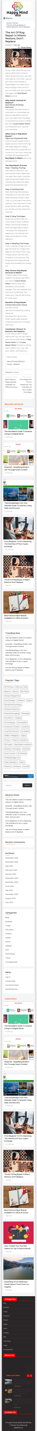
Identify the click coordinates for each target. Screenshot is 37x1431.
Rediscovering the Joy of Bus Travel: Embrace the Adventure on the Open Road (22, 1402)
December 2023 (11, 894)
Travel (7, 958)
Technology (10, 954)
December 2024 (11, 878)
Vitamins (8, 766)
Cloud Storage (9, 700)
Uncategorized (11, 962)
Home (16, 372)
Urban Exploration (11, 762)
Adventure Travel (21, 687)
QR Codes (8, 744)
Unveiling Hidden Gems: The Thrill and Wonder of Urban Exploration (22, 1391)
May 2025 (9, 866)
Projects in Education (20, 740)
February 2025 (11, 870)
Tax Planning (21, 753)
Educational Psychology (13, 705)
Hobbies (18, 718)
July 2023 (9, 902)
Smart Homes (9, 753)
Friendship (25, 713)
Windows (17, 766)
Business (8, 922)
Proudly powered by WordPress (18, 1423)
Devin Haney (26, 47)
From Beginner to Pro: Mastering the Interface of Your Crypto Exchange (26, 384)
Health (8, 938)
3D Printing (9, 687)
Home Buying (9, 722)
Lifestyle (8, 946)
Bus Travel (24, 691)
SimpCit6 (26, 749)
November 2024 (11, 882)
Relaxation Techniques (12, 749)
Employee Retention (12, 709)
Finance (8, 934)
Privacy (7, 740)
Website (16, 364)
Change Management (12, 696)
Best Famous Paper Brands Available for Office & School (11, 382)
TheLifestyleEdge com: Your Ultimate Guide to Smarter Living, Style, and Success (18, 505)
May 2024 (9, 890)
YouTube (26, 766)
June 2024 (9, 886)
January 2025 (10, 874)
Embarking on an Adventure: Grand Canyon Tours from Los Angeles (16, 1284)
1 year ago (16, 45)
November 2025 (11, 862)
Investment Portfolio (12, 727)
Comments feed (11, 985)
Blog (7, 917)
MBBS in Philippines (12, 736)
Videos (22, 762)
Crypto (29, 700)
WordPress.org (11, 989)
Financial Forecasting (12, 713)
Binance (7, 691)
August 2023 (10, 898)
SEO (7, 950)
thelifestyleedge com (12, 758)
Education (9, 930)
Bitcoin (15, 691)
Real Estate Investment (23, 744)
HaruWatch (9, 718)
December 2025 (11, 858)
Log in (7, 977)
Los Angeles (25, 731)
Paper (24, 736)
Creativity (20, 700)
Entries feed (10, 981)
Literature (25, 727)
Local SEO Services (11, 731)
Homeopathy (22, 722)
